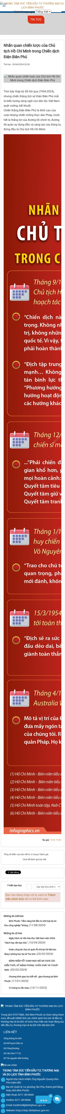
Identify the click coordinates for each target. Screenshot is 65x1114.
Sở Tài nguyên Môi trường (15, 1058)
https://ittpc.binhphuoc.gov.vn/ (32, 1110)
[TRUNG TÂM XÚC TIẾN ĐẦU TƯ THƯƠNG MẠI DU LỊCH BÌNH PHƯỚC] (32, 5)
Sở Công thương (11, 1048)
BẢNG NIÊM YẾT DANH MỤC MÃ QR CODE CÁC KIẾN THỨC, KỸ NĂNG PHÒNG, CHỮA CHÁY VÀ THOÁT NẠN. (31, 965)
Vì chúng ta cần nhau (19, 988)
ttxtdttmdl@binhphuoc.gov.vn (29, 1105)
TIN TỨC (36, 19)
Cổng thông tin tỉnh (12, 1038)
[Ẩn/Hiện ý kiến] (29, 886)
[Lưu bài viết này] (58, 68)
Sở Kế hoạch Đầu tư (13, 1043)
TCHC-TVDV (55, 840)
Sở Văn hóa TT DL (12, 1053)
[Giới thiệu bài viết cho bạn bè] (46, 68)
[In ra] (52, 68)
